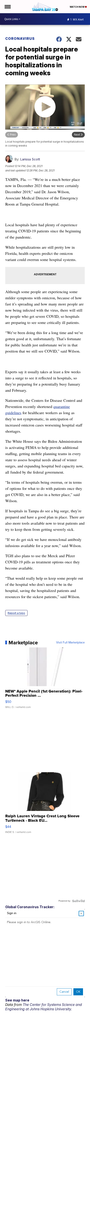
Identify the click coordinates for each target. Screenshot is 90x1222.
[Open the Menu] (7, 6)
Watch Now (77, 7)
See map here (17, 1000)
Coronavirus (20, 38)
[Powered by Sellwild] (78, 900)
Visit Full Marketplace (70, 642)
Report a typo (16, 613)
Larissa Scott (30, 159)
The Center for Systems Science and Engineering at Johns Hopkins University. (43, 1006)
